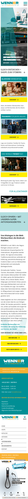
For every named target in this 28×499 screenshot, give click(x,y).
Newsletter (5, 401)
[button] (14, 455)
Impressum (5, 404)
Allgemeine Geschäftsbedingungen (12, 410)
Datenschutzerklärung (8, 406)
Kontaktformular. (17, 392)
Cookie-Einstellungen (8, 408)
